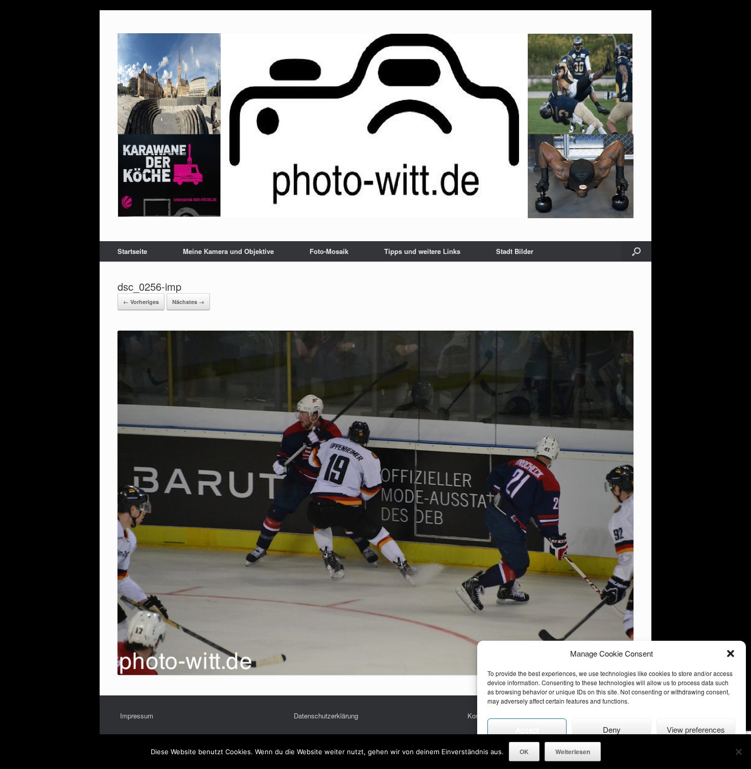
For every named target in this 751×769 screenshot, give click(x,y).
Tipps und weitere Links (422, 251)
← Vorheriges (141, 302)
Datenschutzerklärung (326, 715)
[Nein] (738, 752)
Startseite (132, 251)
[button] (730, 653)
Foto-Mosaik (329, 251)
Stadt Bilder (514, 251)
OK (524, 751)
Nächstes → (188, 302)
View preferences (696, 729)
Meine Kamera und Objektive (228, 251)
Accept (527, 729)
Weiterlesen (572, 751)
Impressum (136, 715)
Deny (612, 729)
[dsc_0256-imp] (375, 672)
